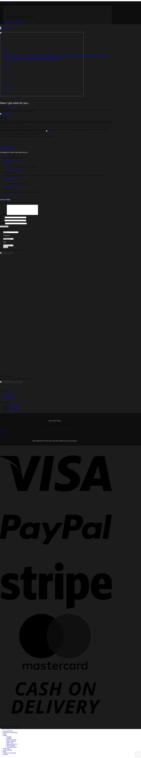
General (1, 99)
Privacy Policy (48, 440)
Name (2, 217)
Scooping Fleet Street (6, 147)
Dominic (9, 164)
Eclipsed (9, 737)
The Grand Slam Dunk (9, 399)
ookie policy (56, 440)
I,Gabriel (9, 738)
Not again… (6, 398)
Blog (4, 751)
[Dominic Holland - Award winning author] (5, 28)
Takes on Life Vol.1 (12, 744)
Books (5, 735)
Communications (71, 440)
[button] (7, 5)
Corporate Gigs (7, 750)
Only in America (11, 741)
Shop (4, 734)
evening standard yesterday (8, 149)
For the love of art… (15, 405)
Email (2, 220)
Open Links (10, 742)
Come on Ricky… (8, 395)
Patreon (5, 754)
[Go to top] (0, 728)
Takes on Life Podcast (9, 753)
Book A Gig (6, 748)
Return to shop (15, 22)
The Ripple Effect (12, 747)
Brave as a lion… (8, 393)
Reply (5, 162)
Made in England (11, 739)
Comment (3, 214)
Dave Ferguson (7, 155)
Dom (21, 107)
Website (2, 223)
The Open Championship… (11, 396)
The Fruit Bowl (11, 745)
